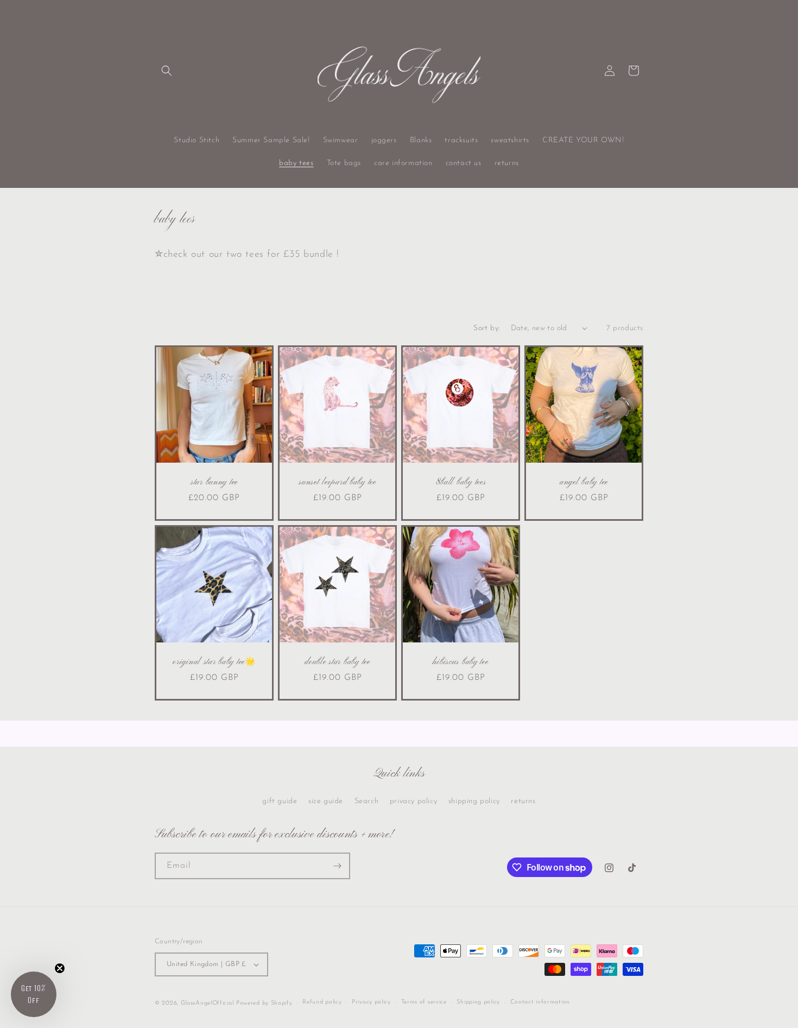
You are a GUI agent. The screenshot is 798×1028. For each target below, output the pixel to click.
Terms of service (424, 1002)
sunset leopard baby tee (337, 482)
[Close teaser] (59, 968)
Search (366, 801)
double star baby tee (337, 662)
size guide (325, 801)
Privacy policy (371, 1002)
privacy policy (413, 801)
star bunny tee (214, 482)
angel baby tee (584, 482)
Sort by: (486, 328)
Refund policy (321, 1002)
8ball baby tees (460, 482)
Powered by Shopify (264, 1003)
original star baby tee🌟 (214, 662)
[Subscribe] (337, 866)
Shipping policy (478, 1002)
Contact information (540, 1002)
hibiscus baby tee (460, 662)
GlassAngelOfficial (207, 1003)
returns (523, 801)
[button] (167, 71)
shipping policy (474, 801)
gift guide (279, 801)
